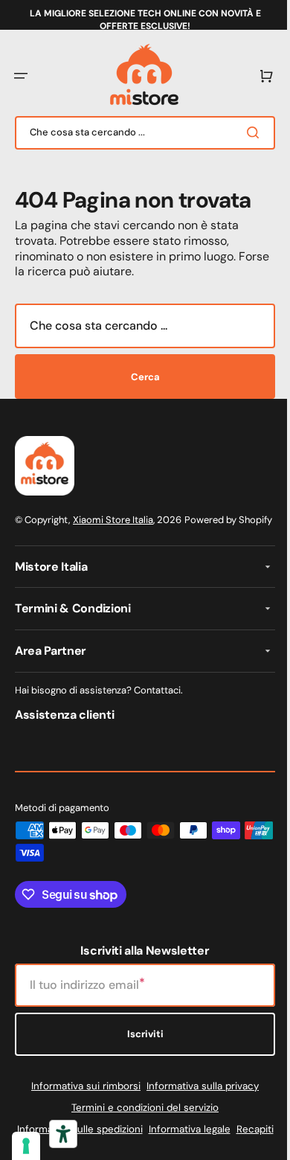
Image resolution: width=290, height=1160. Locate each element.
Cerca (139, 377)
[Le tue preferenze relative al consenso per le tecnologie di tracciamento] (26, 1146)
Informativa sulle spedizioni (95, 1144)
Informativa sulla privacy (197, 1101)
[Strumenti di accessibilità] (63, 1134)
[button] (20, 76)
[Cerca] (244, 132)
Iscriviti (139, 1049)
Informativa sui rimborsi (80, 1101)
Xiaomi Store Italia (113, 519)
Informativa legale (205, 1144)
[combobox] (139, 133)
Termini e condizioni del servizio (139, 1122)
